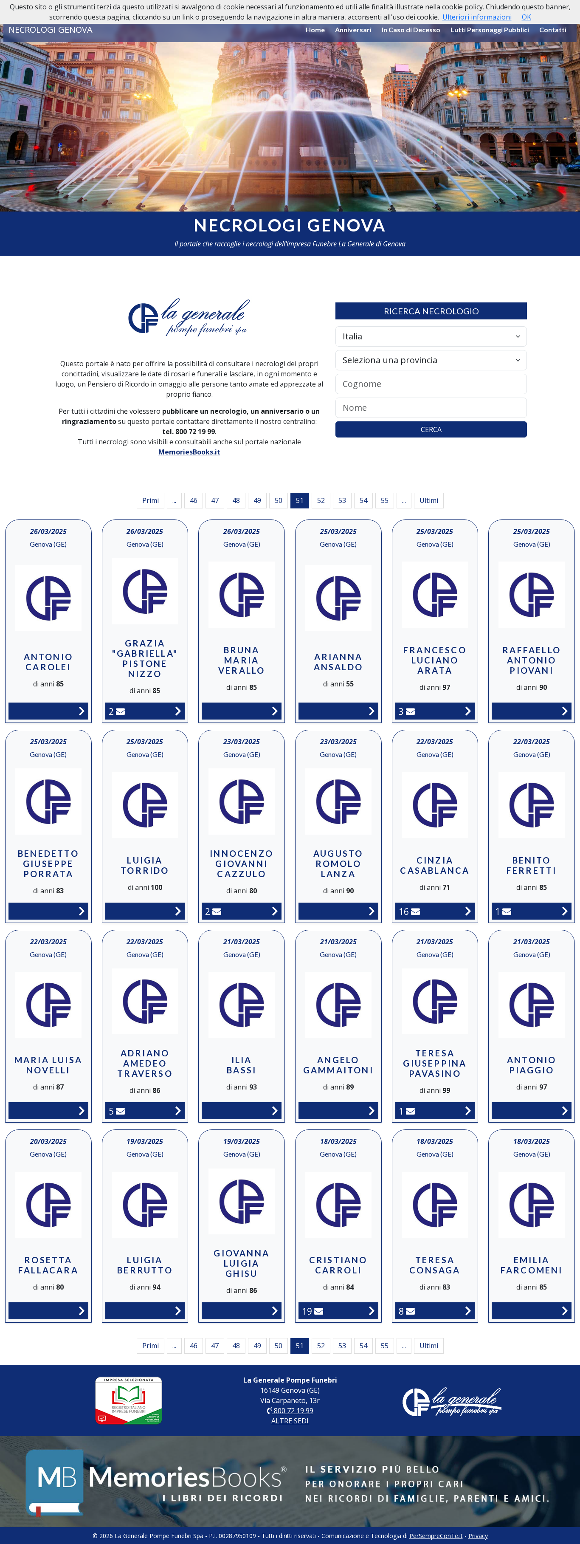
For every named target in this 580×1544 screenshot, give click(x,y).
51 (300, 500)
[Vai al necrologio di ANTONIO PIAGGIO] (565, 1111)
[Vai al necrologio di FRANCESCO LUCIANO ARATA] (468, 711)
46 (193, 500)
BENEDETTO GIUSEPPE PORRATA (48, 863)
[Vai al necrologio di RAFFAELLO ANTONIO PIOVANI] (565, 711)
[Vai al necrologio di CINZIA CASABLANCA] (468, 911)
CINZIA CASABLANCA (435, 865)
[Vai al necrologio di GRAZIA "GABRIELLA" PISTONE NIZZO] (178, 711)
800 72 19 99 (292, 1410)
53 (342, 500)
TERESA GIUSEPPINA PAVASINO (435, 1063)
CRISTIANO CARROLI (338, 1265)
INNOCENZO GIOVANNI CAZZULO (241, 863)
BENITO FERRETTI (532, 865)
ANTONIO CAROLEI (48, 662)
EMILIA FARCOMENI (532, 1265)
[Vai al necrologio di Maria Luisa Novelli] (82, 1111)
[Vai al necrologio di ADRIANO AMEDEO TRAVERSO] (178, 1111)
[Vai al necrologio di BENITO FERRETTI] (565, 911)
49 (257, 500)
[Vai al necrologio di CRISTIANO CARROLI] (372, 1311)
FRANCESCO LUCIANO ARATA (435, 660)
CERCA (431, 429)
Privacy (478, 1536)
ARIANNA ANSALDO (338, 662)
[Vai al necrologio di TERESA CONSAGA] (468, 1311)
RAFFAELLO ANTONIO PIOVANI (531, 660)
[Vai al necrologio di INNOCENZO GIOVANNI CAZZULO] (275, 911)
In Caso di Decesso (411, 29)
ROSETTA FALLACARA (48, 1265)
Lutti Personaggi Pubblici (489, 29)
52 (321, 500)
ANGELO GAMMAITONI (338, 1065)
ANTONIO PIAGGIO (531, 1065)
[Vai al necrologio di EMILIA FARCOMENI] (565, 1311)
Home (315, 29)
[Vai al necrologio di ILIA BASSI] (275, 1111)
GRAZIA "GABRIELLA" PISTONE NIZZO (145, 658)
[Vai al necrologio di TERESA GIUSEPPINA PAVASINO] (468, 1111)
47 (215, 500)
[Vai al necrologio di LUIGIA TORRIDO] (178, 911)
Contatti (552, 29)
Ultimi (429, 500)
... (174, 500)
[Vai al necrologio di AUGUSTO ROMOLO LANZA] (372, 911)
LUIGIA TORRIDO (145, 865)
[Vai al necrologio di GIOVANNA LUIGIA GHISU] (275, 1311)
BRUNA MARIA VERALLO (241, 660)
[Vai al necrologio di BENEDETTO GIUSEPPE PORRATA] (82, 911)
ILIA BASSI (241, 1065)
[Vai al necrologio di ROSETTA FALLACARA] (82, 1311)
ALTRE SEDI (290, 1420)
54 (363, 500)
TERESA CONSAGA (434, 1265)
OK (526, 17)
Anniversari (353, 29)
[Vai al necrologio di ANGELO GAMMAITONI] (372, 1111)
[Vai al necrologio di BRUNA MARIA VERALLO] (275, 711)
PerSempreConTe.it (436, 1536)
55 (385, 500)
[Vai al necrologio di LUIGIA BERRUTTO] (178, 1311)
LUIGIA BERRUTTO (145, 1265)
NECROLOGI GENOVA (50, 29)
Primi (150, 500)
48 (236, 500)
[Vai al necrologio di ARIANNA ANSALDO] (372, 711)
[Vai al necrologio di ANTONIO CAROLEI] (82, 711)
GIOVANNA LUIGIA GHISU (242, 1263)
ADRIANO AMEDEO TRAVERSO (145, 1063)
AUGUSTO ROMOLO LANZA (338, 863)
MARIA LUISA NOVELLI (48, 1065)
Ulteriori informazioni (477, 17)
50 (278, 500)
